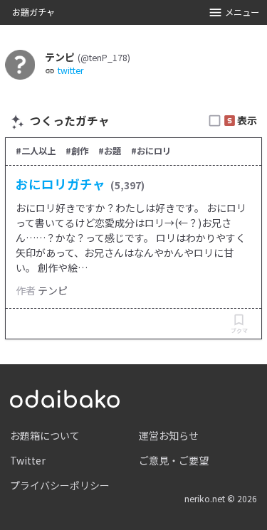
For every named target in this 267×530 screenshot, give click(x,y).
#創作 (77, 150)
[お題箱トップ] (65, 397)
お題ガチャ (33, 12)
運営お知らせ (169, 435)
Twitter (28, 460)
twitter (70, 71)
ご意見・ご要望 (174, 460)
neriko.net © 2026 (220, 498)
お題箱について (45, 435)
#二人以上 (36, 150)
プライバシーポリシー (60, 485)
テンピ (53, 290)
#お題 (109, 150)
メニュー (242, 12)
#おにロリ (151, 150)
